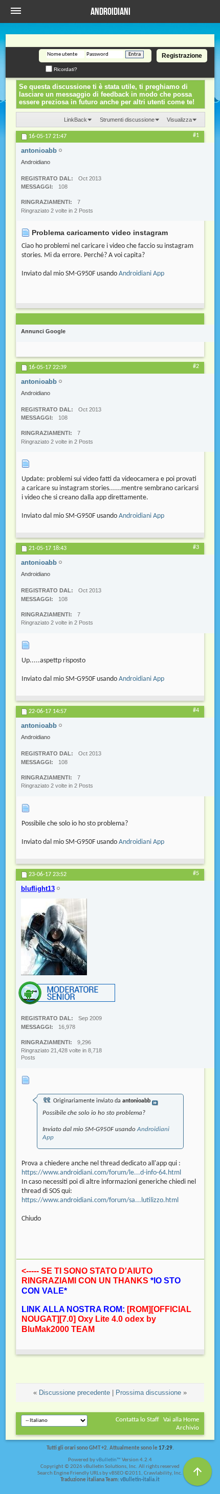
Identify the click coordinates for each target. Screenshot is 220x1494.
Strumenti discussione (127, 120)
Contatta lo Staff (137, 1419)
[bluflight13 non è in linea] (54, 937)
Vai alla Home (181, 1419)
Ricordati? (64, 69)
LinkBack (75, 120)
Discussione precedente (74, 1392)
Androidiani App (141, 274)
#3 (196, 547)
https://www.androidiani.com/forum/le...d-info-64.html (101, 1173)
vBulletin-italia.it (140, 1480)
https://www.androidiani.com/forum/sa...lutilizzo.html (100, 1200)
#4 (196, 710)
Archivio (187, 1427)
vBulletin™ (108, 1460)
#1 (196, 135)
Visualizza (179, 120)
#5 (196, 873)
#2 (196, 366)
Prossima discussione (148, 1392)
